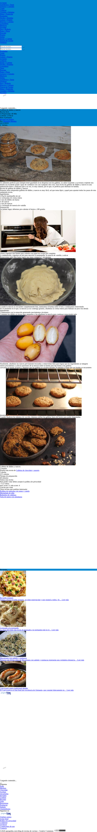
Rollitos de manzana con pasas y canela (14, 491)
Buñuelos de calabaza (8, 495)
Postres (2, 35)
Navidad (3, 27)
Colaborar (3, 823)
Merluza (3, 788)
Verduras (3, 42)
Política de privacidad (8, 821)
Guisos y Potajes (6, 20)
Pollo (2, 786)
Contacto (3, 828)
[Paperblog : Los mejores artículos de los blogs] (6, 694)
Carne (2, 8)
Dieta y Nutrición (6, 14)
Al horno (3, 3)
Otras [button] (2, 68)
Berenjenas (4, 803)
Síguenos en (4, 811)
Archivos (3, 824)
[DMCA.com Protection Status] (60, 831)
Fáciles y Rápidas (6, 18)
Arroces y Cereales (7, 7)
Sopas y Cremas (6, 39)
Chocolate (4, 790)
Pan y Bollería (5, 29)
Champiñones (5, 809)
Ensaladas (3, 16)
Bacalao (3, 799)
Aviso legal (4, 819)
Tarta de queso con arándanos (11, 497)
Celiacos (3, 10)
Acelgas (3, 792)
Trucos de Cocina (6, 41)
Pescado (3, 33)
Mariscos (3, 25)
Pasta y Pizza (5, 31)
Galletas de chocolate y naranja (27, 470)
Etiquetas (3, 784)
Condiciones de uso (7, 826)
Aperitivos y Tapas (7, 5)
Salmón (3, 807)
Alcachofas (4, 794)
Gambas (3, 798)
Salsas (2, 37)
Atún (2, 801)
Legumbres (4, 24)
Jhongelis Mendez (10, 121)
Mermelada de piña (7, 493)
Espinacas (3, 805)
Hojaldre (3, 796)
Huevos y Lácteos (6, 22)
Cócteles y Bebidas (7, 12)
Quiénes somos (5, 817)
